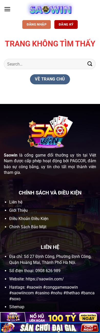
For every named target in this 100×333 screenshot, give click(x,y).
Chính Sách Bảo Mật (27, 226)
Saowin (10, 155)
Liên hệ (15, 202)
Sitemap (16, 306)
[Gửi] (90, 64)
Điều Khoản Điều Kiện (28, 218)
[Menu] (7, 9)
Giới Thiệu (18, 210)
